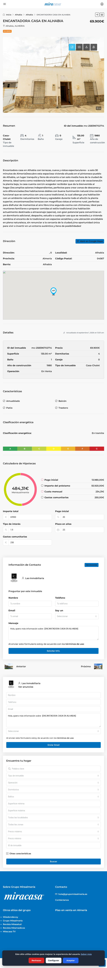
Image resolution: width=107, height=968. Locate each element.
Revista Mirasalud (12, 924)
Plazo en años (63, 524)
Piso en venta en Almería (71, 910)
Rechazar (36, 960)
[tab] (72, 47)
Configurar (53, 960)
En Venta (7, 31)
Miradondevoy (10, 917)
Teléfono (60, 597)
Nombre (13, 597)
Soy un (59, 610)
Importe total (10, 511)
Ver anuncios (91, 565)
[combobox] (77, 616)
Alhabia (18, 15)
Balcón (62, 401)
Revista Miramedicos (14, 928)
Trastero (63, 408)
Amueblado (13, 401)
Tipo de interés (11, 524)
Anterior (21, 666)
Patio (9, 408)
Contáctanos (62, 900)
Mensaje (13, 623)
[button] (97, 15)
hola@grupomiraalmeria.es (72, 894)
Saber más (86, 954)
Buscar (53, 861)
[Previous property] (9, 666)
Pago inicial (62, 511)
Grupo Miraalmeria (13, 920)
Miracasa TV (9, 931)
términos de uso (74, 644)
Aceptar (70, 960)
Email (11, 610)
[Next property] (98, 666)
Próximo (86, 666)
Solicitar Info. (53, 651)
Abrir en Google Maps (91, 241)
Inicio (8, 15)
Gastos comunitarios (15, 536)
